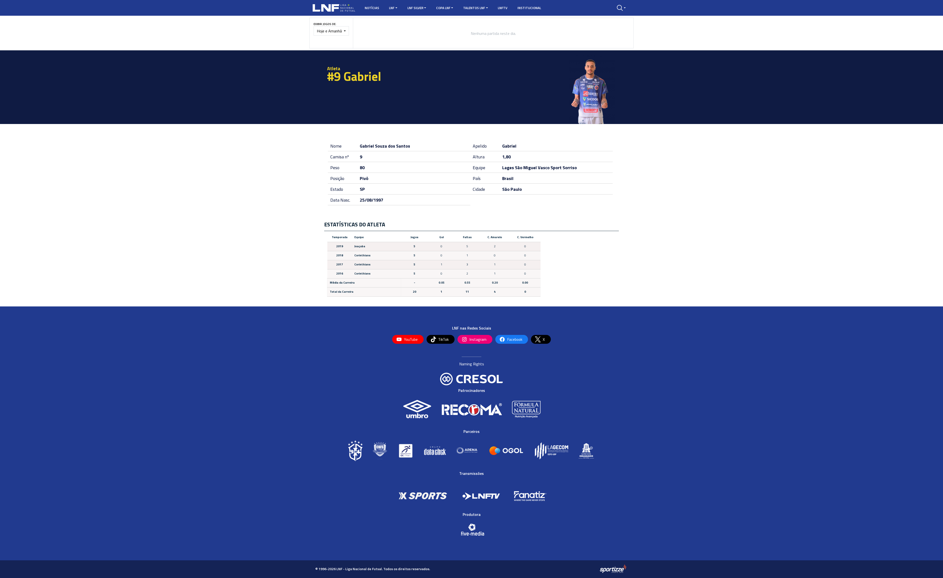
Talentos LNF (474, 7)
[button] (621, 8)
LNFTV (502, 7)
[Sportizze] (613, 568)
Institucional (529, 7)
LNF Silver (415, 7)
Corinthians (362, 255)
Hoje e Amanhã (330, 31)
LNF (391, 7)
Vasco (544, 167)
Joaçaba (359, 246)
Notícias (372, 7)
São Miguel (526, 167)
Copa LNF (443, 7)
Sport (556, 167)
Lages (508, 167)
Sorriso (570, 167)
